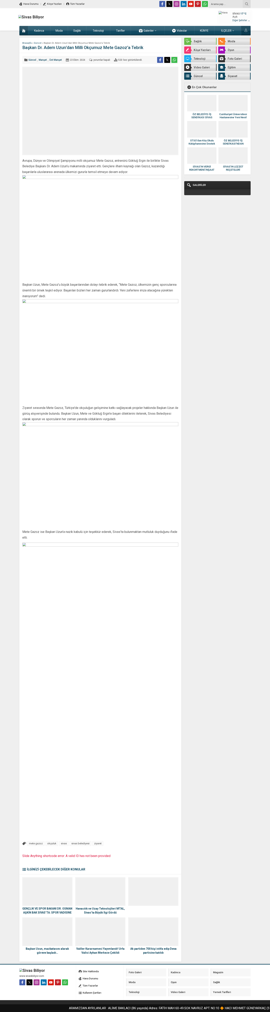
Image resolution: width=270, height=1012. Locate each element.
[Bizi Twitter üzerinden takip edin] (169, 4)
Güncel (38, 43)
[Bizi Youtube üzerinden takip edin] (191, 4)
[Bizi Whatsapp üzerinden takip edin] (205, 4)
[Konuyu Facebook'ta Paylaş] (160, 60)
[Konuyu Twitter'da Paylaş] (167, 60)
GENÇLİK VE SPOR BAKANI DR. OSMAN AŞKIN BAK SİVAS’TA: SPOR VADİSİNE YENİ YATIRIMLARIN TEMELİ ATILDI (47, 912)
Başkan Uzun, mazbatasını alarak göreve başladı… (47, 950)
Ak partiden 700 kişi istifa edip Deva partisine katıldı (153, 950)
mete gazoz (36, 843)
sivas (64, 843)
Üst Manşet (55, 60)
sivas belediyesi (80, 843)
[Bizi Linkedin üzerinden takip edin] (184, 4)
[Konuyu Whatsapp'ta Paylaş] (174, 60)
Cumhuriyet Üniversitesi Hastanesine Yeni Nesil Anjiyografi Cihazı (233, 117)
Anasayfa (27, 43)
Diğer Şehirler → (241, 20)
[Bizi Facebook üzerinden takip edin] (162, 4)
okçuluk (51, 843)
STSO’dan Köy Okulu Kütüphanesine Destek (202, 142)
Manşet (43, 60)
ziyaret (98, 843)
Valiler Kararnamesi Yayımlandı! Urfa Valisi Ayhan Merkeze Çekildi (100, 950)
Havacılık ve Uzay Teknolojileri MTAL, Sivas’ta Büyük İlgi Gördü (100, 910)
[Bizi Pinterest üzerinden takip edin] (198, 4)
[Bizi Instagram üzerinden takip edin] (176, 4)
